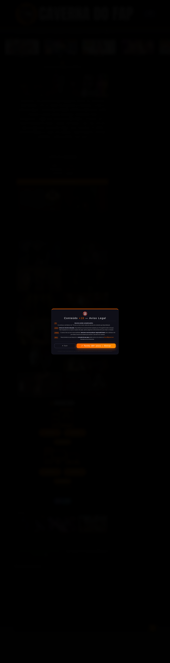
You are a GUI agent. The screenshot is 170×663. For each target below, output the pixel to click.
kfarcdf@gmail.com (109, 337)
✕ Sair (65, 345)
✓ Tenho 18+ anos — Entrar (96, 346)
